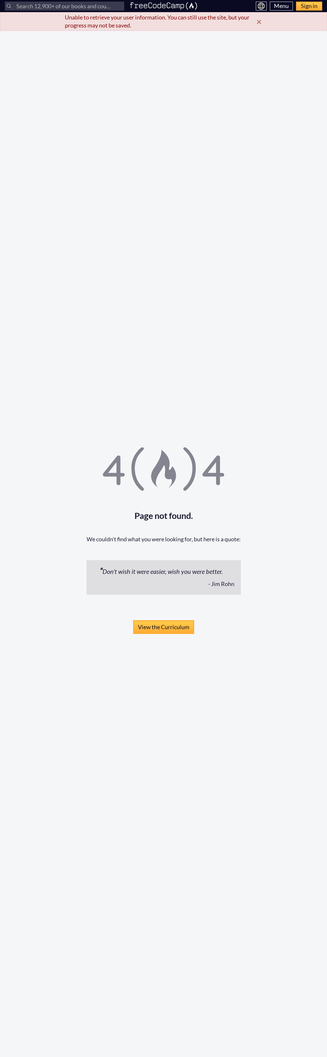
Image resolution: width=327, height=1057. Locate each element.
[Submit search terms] (9, 6)
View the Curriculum (163, 626)
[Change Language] (261, 6)
